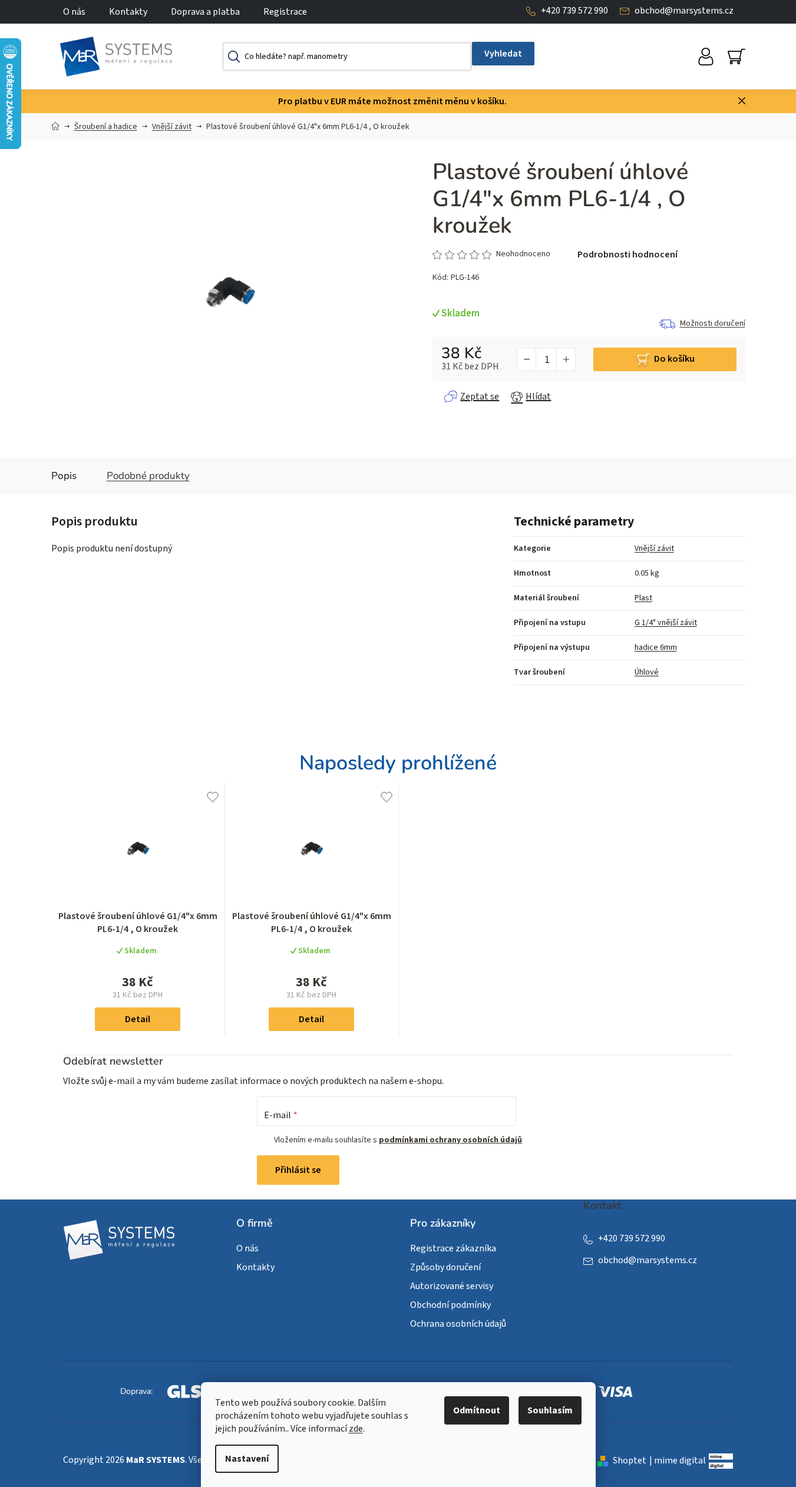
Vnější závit (654, 548)
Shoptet (629, 1460)
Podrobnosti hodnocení (627, 254)
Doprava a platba (205, 11)
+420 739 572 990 (574, 10)
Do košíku (674, 358)
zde (356, 1428)
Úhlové (647, 672)
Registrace (285, 11)
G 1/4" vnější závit (666, 623)
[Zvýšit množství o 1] (565, 359)
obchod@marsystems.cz (684, 10)
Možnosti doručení (712, 323)
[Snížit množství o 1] (526, 359)
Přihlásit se (298, 1170)
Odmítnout (476, 1410)
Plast (643, 598)
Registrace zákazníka (453, 1248)
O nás (74, 11)
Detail (137, 1019)
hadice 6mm (656, 647)
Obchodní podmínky (450, 1304)
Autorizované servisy (451, 1286)
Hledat (503, 53)
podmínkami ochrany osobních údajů (450, 1140)
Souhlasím (550, 1410)
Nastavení (247, 1458)
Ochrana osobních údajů (458, 1323)
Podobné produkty (148, 476)
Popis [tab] (64, 476)
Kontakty (128, 11)
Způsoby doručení (445, 1267)
